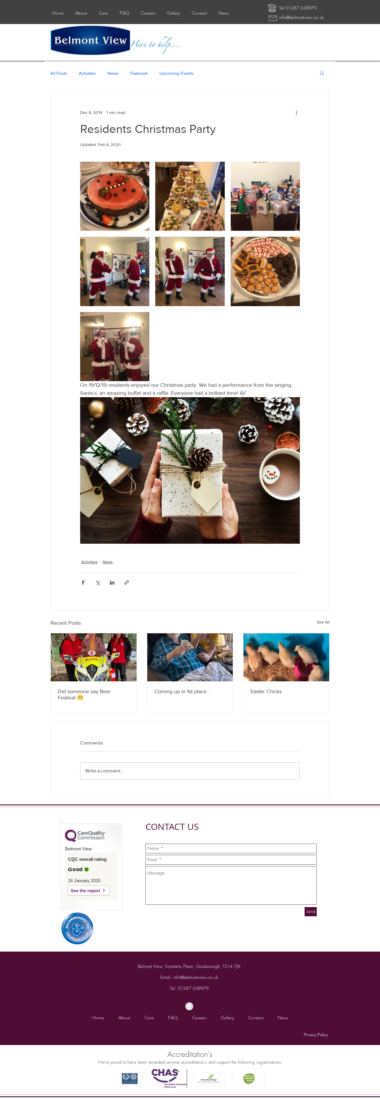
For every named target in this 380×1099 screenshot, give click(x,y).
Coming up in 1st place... (182, 691)
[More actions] (296, 112)
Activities (87, 73)
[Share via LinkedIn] (112, 582)
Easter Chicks (266, 691)
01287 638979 (193, 988)
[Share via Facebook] (83, 582)
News (112, 73)
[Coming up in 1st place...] (190, 657)
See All (323, 622)
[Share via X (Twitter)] (97, 582)
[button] (322, 73)
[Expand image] (114, 196)
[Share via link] (126, 582)
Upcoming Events (176, 73)
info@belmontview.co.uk (301, 17)
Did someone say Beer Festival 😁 (84, 694)
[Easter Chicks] (286, 657)
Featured (139, 73)
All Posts (58, 73)
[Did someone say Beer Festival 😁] (94, 657)
